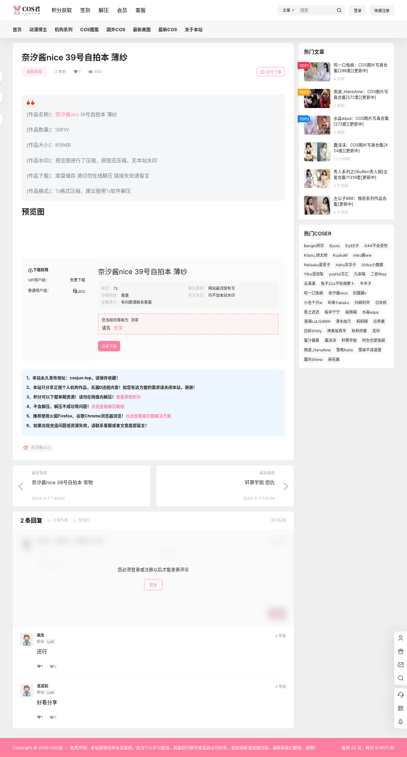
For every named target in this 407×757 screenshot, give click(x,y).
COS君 (56, 747)
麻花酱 (334, 359)
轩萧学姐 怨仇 (260, 482)
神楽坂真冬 (336, 330)
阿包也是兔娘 (373, 340)
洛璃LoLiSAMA (317, 321)
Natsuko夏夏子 (317, 264)
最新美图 (34, 71)
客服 (140, 10)
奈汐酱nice (67, 114)
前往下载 (273, 72)
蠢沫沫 (330, 340)
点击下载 (109, 346)
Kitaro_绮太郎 (316, 255)
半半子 (365, 283)
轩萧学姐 (349, 340)
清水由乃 (343, 321)
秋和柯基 (359, 330)
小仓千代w (313, 302)
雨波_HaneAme (317, 350)
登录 (358, 10)
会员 (122, 10)
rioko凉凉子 (346, 264)
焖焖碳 (362, 321)
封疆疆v (360, 293)
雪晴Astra (344, 350)
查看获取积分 (128, 396)
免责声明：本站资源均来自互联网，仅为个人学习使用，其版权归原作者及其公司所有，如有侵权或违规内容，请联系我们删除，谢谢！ (194, 747)
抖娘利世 (362, 302)
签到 (85, 10)
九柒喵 (359, 274)
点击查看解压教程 (107, 406)
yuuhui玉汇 (338, 274)
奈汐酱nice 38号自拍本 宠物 (62, 482)
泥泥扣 (42, 686)
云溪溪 (309, 283)
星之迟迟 (311, 312)
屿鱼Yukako (338, 302)
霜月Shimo (313, 359)
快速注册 (382, 10)
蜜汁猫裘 (311, 340)
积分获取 (62, 10)
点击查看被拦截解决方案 (148, 415)
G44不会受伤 (376, 245)
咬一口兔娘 (313, 293)
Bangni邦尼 (314, 245)
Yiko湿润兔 (313, 274)
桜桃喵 (351, 312)
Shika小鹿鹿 (372, 264)
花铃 (376, 330)
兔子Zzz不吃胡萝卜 (338, 283)
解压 (104, 10)
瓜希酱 (379, 321)
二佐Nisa (378, 274)
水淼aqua (370, 312)
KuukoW (340, 255)
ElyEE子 (352, 245)
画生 (41, 635)
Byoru (334, 245)
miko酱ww (362, 255)
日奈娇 (381, 302)
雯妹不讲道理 (369, 350)
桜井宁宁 (332, 312)
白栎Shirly (313, 330)
